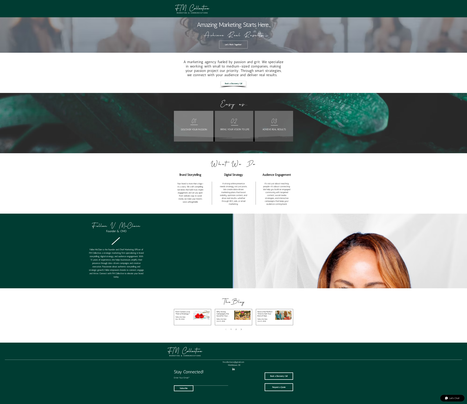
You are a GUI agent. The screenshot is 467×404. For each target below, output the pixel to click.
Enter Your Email (181, 378)
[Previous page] (226, 329)
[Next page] (241, 329)
